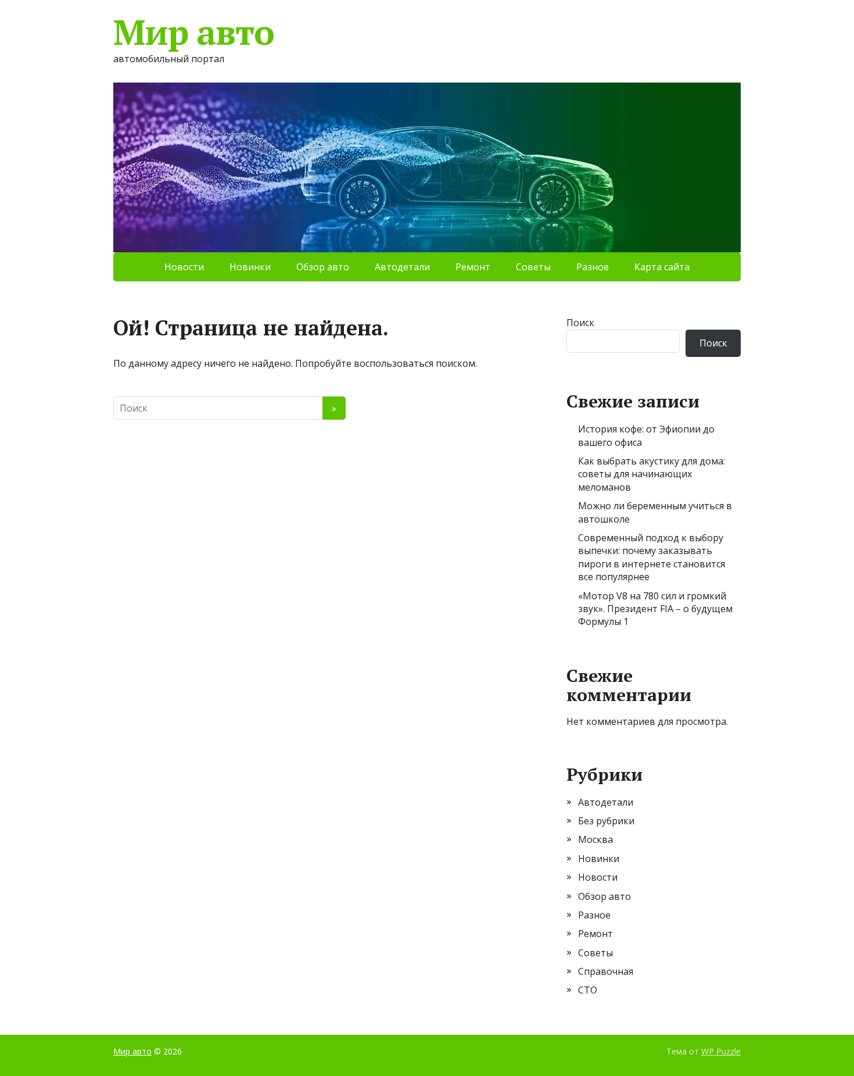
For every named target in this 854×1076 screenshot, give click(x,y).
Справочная (605, 971)
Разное (592, 266)
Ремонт (472, 266)
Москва (595, 839)
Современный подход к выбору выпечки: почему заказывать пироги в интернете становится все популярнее (651, 557)
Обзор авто (322, 266)
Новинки (250, 266)
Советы (533, 266)
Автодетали (402, 266)
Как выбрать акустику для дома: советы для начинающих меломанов (651, 474)
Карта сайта (662, 266)
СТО (587, 990)
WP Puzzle (721, 1051)
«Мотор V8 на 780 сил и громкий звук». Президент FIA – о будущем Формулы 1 (655, 608)
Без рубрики (606, 820)
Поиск (580, 322)
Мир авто (193, 32)
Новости (184, 266)
